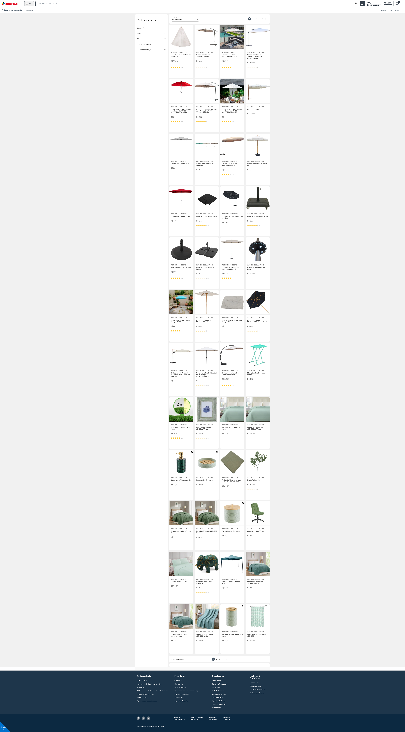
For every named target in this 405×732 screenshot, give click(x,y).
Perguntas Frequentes (219, 684)
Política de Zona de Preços (145, 694)
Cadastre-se (178, 680)
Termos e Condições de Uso (180, 719)
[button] (200, 3)
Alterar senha (178, 697)
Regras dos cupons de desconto (147, 701)
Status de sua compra (181, 687)
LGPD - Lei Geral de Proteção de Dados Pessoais (152, 691)
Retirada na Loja (142, 697)
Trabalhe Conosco (218, 691)
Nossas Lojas (29, 10)
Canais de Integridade (219, 694)
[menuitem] (396, 10)
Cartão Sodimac (217, 697)
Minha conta (178, 684)
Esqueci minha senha (181, 701)
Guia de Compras (255, 686)
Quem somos (216, 680)
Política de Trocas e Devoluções (196, 719)
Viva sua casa (254, 683)
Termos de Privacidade (213, 719)
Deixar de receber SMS (181, 694)
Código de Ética (217, 687)
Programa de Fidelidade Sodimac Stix (149, 684)
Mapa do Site (216, 707)
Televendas (140, 687)
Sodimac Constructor (257, 693)
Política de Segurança (226, 719)
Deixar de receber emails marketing (186, 691)
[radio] (171, 67)
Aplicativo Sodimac (218, 701)
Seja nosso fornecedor (219, 704)
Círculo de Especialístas (257, 689)
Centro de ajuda (142, 680)
